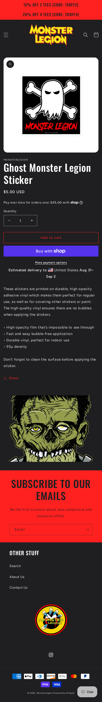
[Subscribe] (87, 529)
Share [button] (14, 378)
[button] (6, 35)
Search (15, 566)
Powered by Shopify (64, 693)
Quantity (10, 211)
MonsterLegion (44, 693)
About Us (17, 577)
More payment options (51, 262)
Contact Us (18, 588)
